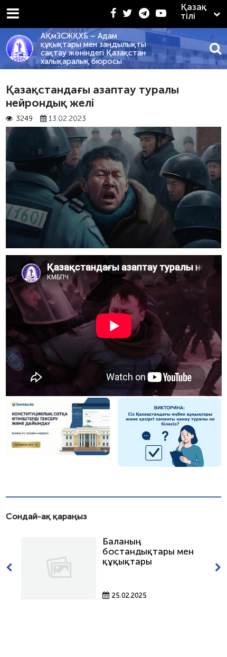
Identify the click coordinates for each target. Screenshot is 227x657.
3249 (24, 119)
